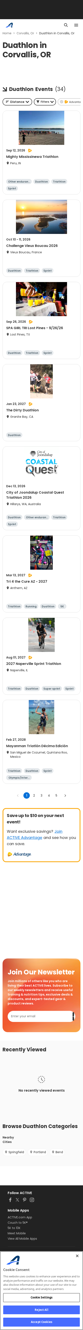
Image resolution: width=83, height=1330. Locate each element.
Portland (40, 1152)
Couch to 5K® (18, 1222)
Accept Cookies (41, 1322)
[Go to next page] (65, 795)
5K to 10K (14, 1228)
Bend (59, 1152)
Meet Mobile (17, 1233)
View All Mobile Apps (22, 1238)
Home (7, 33)
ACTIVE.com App (20, 1217)
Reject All (41, 1310)
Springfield (16, 1152)
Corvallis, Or (25, 33)
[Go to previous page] (18, 795)
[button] (45, 101)
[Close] (77, 1256)
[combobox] (17, 101)
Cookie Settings (42, 1297)
